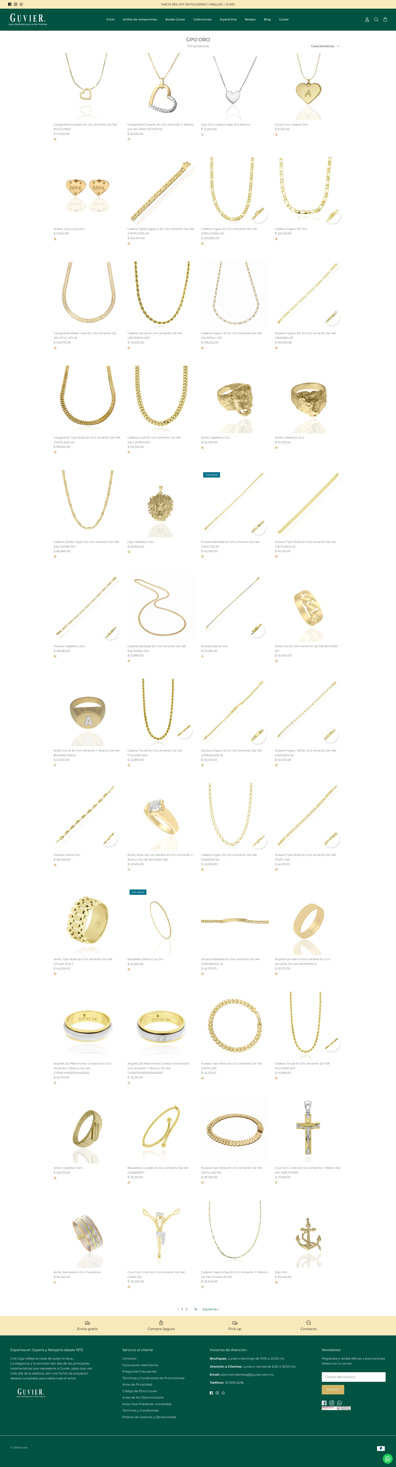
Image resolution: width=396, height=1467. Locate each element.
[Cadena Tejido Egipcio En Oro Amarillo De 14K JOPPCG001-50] (161, 191)
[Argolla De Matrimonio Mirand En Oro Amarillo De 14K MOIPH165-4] (309, 921)
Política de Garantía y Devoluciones (149, 1417)
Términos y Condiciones (140, 1410)
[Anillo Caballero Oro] (235, 399)
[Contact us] (388, 1459)
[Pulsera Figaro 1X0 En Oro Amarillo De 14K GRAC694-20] (309, 712)
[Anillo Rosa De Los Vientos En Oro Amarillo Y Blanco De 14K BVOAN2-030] (161, 817)
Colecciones (202, 19)
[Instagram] (15, 4)
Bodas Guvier (175, 19)
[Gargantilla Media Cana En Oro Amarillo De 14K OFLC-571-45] (87, 295)
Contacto (129, 1358)
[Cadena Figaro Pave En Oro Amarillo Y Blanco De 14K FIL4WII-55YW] (235, 1234)
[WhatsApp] (21, 4)
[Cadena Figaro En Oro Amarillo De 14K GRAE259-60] (235, 817)
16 (195, 1309)
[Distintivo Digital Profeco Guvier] (336, 1409)
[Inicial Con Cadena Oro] (309, 86)
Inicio (110, 19)
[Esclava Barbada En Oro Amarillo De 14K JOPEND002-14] (235, 921)
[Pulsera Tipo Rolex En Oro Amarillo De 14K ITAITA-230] (235, 1025)
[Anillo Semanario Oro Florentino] (87, 1234)
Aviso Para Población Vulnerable (147, 1404)
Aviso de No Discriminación (143, 1397)
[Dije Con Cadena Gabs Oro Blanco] (235, 86)
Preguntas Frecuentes (139, 1371)
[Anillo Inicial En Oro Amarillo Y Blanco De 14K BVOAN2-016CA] (87, 712)
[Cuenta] (366, 19)
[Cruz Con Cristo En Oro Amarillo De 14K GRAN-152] (161, 1234)
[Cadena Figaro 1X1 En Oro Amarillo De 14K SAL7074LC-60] (235, 295)
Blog (267, 19)
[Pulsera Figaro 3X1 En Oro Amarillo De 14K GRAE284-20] (309, 295)
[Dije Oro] (309, 1234)
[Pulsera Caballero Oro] (87, 608)
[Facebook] (9, 4)
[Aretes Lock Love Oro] (87, 191)
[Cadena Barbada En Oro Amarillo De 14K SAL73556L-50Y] (161, 608)
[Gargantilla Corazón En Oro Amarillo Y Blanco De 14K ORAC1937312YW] (161, 86)
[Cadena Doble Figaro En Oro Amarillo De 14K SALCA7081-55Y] (87, 504)
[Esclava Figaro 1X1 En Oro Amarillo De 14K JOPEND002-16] (235, 712)
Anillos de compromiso (140, 19)
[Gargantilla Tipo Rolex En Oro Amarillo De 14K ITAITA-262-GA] (87, 399)
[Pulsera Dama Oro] (235, 608)
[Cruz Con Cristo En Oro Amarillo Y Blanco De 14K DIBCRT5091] (309, 1130)
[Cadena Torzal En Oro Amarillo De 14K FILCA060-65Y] (161, 712)
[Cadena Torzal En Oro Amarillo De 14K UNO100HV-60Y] (161, 295)
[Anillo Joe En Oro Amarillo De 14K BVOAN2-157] (309, 608)
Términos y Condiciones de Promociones (153, 1378)
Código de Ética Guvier (139, 1391)
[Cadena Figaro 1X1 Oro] (309, 191)
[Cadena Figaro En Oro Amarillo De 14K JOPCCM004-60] (235, 191)
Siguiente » (210, 1309)
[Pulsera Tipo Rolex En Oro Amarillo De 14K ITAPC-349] (309, 817)
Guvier (284, 19)
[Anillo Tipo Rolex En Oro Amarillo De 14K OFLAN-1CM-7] (87, 921)
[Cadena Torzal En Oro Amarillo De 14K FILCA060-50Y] (309, 1025)
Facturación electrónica (140, 1365)
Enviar (333, 1389)
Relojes (250, 19)
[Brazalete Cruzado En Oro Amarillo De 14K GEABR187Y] (161, 1130)
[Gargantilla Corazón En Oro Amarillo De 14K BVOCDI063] (87, 86)
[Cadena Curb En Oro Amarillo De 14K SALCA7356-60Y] (161, 399)
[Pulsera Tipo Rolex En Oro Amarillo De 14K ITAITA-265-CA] (309, 504)
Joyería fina (228, 19)
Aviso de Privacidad (137, 1384)
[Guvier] (27, 19)
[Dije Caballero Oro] (161, 504)
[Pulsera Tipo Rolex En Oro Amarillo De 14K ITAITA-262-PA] (235, 1130)
